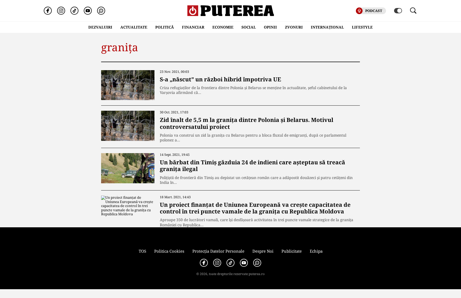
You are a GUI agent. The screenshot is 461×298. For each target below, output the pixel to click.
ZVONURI (294, 27)
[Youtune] (88, 11)
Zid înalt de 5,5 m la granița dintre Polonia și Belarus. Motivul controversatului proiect (246, 123)
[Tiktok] (74, 11)
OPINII (270, 27)
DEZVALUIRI (100, 27)
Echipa (316, 251)
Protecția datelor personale (218, 251)
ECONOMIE (222, 27)
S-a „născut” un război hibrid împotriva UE (220, 79)
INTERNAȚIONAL (327, 27)
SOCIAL (248, 27)
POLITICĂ (164, 27)
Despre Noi (262, 251)
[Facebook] (48, 11)
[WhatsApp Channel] (101, 11)
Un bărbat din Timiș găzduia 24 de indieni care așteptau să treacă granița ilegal (252, 165)
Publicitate (291, 251)
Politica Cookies (169, 251)
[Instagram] (61, 11)
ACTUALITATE (133, 27)
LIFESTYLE (362, 27)
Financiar (193, 27)
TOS (142, 251)
